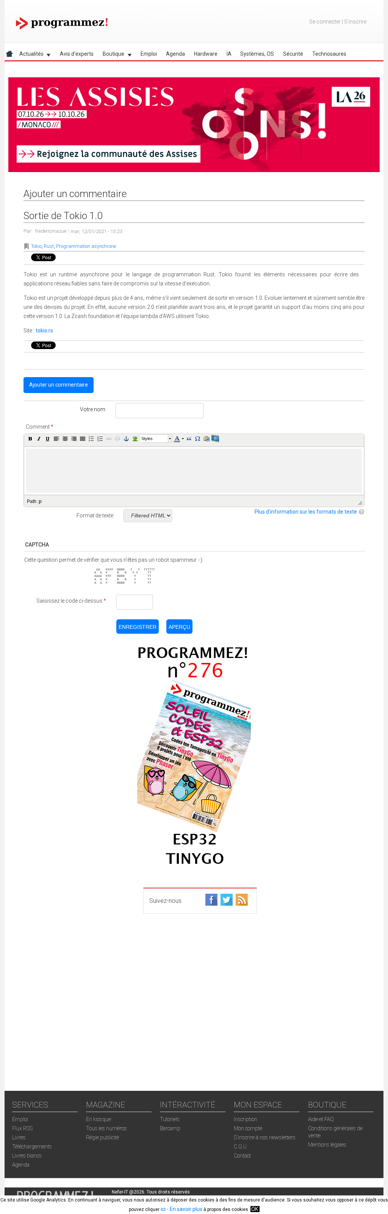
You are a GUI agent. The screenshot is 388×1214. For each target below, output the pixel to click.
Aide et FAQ (321, 1119)
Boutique (111, 55)
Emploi (149, 54)
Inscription (245, 1119)
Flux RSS (22, 1128)
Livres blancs (27, 1156)
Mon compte (248, 1128)
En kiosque (98, 1119)
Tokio (36, 246)
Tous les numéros (106, 1128)
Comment (39, 427)
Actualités (29, 55)
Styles (147, 438)
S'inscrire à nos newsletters (265, 1137)
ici (163, 1209)
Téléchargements (32, 1147)
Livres (19, 1137)
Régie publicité (102, 1137)
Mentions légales (327, 1145)
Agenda (175, 54)
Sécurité (293, 54)
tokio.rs (44, 330)
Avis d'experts (77, 54)
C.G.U (240, 1147)
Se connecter (325, 22)
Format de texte (95, 515)
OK (254, 1209)
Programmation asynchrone (86, 246)
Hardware (205, 54)
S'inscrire (355, 22)
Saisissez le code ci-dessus (71, 601)
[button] (30, 438)
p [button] (40, 501)
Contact (242, 1156)
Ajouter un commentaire (58, 385)
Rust (49, 246)
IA (229, 54)
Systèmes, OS (257, 54)
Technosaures (329, 54)
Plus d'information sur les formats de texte (306, 512)
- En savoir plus (184, 1209)
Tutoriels (170, 1119)
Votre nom (92, 409)
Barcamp (170, 1128)
